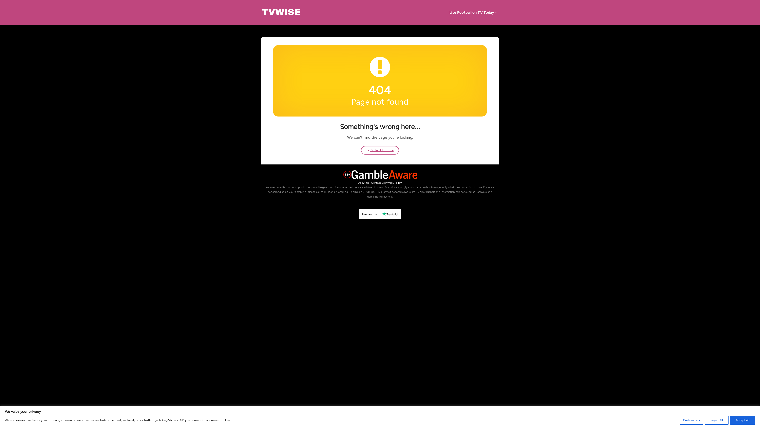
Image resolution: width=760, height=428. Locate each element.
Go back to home (382, 150)
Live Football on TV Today (471, 12)
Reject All (717, 420)
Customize (690, 420)
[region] (380, 417)
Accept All (742, 420)
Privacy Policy (393, 182)
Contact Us (378, 182)
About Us (363, 182)
